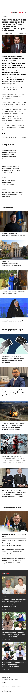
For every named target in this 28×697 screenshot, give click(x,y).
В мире (3, 163)
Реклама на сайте (6, 677)
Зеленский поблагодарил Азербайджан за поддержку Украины (13, 234)
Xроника (4, 147)
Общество (4, 177)
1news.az (7, 687)
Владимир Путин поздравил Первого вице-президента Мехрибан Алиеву (13, 552)
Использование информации (10, 679)
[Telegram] (15, 137)
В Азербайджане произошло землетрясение (8, 182)
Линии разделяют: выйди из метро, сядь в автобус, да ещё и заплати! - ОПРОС (13, 635)
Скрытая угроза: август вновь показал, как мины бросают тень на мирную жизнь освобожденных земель (13, 426)
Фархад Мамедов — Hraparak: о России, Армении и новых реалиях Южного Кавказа (14, 543)
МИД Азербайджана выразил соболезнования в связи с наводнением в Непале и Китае (11, 263)
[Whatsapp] (13, 137)
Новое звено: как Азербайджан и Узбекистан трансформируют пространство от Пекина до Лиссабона (14, 393)
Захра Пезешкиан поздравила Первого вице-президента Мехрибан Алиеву (14, 320)
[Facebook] (9, 137)
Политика (4, 16)
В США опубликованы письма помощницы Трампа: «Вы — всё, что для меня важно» (13, 561)
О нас (3, 680)
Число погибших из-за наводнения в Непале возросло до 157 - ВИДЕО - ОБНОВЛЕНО (11, 169)
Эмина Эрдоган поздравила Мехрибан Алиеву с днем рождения (12, 194)
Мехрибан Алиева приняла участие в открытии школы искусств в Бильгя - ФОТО (9, 154)
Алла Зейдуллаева (7, 33)
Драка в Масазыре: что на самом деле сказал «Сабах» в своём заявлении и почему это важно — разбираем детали (14, 460)
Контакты (4, 682)
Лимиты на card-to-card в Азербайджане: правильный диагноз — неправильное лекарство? (13, 359)
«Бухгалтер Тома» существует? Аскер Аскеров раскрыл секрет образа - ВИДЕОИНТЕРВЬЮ (14, 603)
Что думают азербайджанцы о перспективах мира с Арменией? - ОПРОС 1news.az (13, 665)
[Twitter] (11, 137)
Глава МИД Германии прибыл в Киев (14, 535)
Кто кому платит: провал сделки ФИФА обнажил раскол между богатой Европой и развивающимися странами (14, 493)
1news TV (4, 596)
